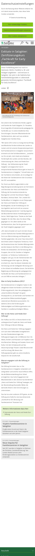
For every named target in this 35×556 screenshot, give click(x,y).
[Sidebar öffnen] (32, 43)
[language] (27, 43)
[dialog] (17, 20)
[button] (17, 103)
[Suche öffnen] (22, 43)
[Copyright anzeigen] (31, 111)
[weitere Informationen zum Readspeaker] (8, 88)
